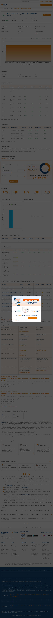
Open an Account (33, 317)
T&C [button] (26, 319)
